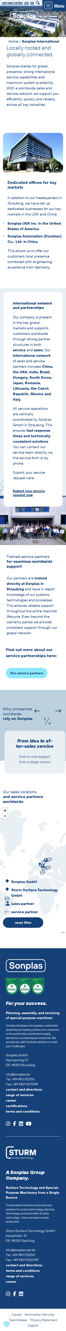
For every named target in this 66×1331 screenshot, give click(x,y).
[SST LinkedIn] (19, 1295)
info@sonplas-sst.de (20, 1250)
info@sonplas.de (18, 1074)
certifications (16, 1106)
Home (13, 41)
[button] (39, 864)
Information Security (39, 1314)
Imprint (33, 1325)
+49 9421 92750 (12, 3)
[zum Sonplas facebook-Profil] (13, 1124)
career (11, 1100)
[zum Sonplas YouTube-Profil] (27, 1124)
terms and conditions (23, 1111)
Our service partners (26, 673)
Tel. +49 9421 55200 (20, 1255)
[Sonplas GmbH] (22, 16)
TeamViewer (18, 1320)
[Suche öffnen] (38, 3)
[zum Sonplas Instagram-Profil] (8, 1124)
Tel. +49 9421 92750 (20, 1079)
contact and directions (24, 1089)
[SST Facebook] (13, 1295)
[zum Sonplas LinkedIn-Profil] (19, 1124)
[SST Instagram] (8, 1295)
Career (17, 1314)
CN (26, 3)
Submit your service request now (29, 493)
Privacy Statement (43, 1320)
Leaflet (63, 932)
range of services (20, 1095)
